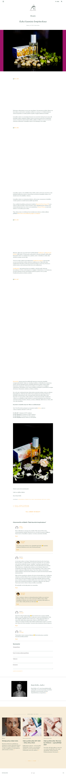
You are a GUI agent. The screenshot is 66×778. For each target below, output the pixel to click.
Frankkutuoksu (16, 268)
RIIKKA (20, 526)
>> (46, 692)
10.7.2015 (23, 594)
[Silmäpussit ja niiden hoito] (11, 727)
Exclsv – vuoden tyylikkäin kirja (22, 505)
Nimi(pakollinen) (16, 647)
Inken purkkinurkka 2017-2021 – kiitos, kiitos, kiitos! (32, 742)
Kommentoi (15, 664)
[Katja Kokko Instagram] (34, 773)
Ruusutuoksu (15, 381)
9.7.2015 (21, 558)
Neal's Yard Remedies (36, 499)
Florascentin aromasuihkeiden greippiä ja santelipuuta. (29, 213)
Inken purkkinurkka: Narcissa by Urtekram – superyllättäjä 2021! (52, 743)
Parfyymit (44, 499)
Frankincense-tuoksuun (38, 260)
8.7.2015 (21, 528)
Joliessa (39, 408)
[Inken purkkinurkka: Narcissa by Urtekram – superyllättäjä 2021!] (53, 727)
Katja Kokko (33, 10)
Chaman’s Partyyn (41, 207)
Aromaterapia (21, 499)
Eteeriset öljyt (28, 499)
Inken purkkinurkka (27, 738)
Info (63, 772)
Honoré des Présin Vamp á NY (42, 204)
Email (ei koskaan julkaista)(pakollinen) (21, 653)
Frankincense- (41, 252)
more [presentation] (29, 760)
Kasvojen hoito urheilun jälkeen (22, 506)
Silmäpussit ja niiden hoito (10, 741)
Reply (16, 536)
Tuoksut (48, 499)
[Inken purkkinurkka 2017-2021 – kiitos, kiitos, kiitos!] (32, 727)
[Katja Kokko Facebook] (32, 773)
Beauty (33, 16)
